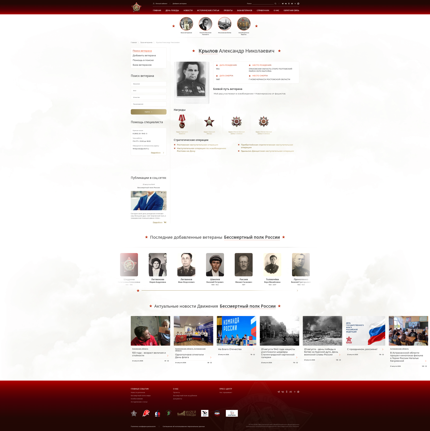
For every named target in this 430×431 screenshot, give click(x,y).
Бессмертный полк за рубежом (185, 395)
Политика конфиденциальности (143, 426)
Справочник (263, 10)
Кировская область (140, 349)
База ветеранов (244, 10)
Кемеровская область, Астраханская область (190, 349)
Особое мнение (137, 399)
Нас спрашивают (225, 392)
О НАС (276, 10)
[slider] (138, 290)
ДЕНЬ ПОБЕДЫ (172, 10)
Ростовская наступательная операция (197, 145)
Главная (157, 10)
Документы (177, 399)
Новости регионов (138, 392)
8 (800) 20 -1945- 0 (140, 134)
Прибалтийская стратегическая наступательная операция (267, 146)
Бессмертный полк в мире (141, 395)
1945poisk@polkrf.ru (141, 149)
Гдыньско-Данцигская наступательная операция (267, 151)
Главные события (140, 389)
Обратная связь (291, 10)
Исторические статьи (208, 10)
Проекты (228, 10)
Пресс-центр (225, 389)
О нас (175, 389)
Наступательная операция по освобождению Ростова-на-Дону (201, 149)
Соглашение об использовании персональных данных (184, 426)
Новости (188, 10)
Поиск (249, 3)
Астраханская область (399, 349)
